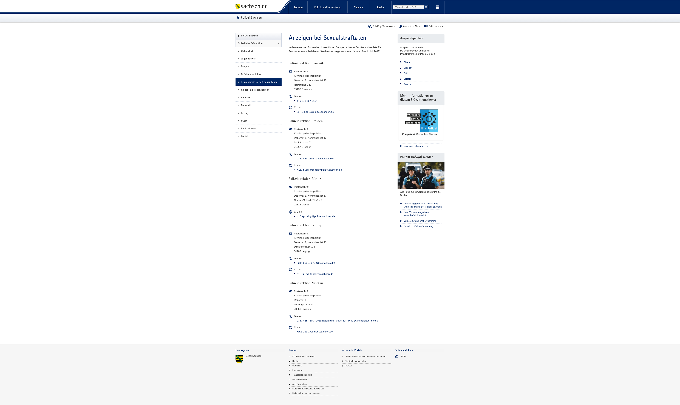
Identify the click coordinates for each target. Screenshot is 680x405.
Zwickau (408, 84)
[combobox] (408, 7)
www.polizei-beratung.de (416, 146)
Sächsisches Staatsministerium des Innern (365, 356)
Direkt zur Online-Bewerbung (418, 226)
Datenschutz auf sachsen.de (306, 393)
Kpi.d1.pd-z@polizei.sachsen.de (315, 331)
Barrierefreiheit (299, 379)
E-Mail (404, 356)
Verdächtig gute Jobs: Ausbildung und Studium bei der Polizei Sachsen (423, 205)
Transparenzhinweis (302, 375)
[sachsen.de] (260, 7)
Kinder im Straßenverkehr (255, 89)
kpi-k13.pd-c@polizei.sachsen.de (315, 111)
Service (380, 7)
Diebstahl (246, 105)
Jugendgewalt (248, 58)
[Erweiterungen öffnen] (437, 7)
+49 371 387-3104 (307, 100)
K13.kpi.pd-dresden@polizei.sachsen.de (319, 169)
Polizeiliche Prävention (250, 43)
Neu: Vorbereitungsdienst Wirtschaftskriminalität (416, 214)
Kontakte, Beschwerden (303, 356)
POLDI (244, 120)
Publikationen (248, 128)
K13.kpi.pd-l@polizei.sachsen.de (315, 273)
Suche (295, 361)
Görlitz (407, 73)
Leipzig (407, 78)
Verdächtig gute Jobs (355, 361)
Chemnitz (408, 62)
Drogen (245, 66)
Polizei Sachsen (251, 17)
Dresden (408, 68)
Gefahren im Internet (252, 74)
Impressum (297, 370)
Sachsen (298, 7)
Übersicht (297, 365)
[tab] (260, 350)
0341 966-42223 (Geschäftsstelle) (316, 263)
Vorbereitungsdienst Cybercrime (420, 221)
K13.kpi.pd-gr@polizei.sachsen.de (316, 216)
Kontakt (245, 136)
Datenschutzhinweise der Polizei (308, 388)
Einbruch (246, 97)
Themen (358, 7)
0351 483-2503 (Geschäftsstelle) (315, 158)
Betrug (244, 113)
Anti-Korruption (299, 384)
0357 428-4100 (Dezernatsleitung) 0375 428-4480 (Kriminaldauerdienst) (337, 320)
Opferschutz (247, 51)
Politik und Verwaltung (327, 7)
